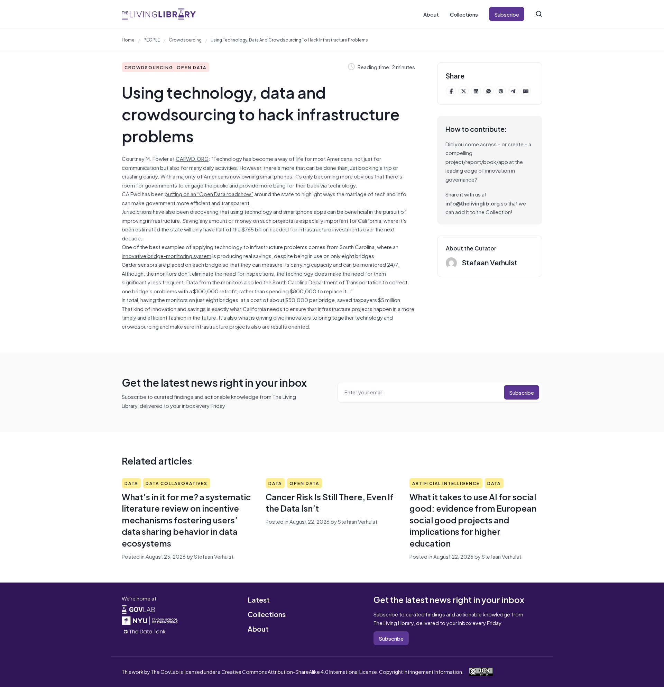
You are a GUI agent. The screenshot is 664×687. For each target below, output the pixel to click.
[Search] (538, 13)
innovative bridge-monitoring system (166, 255)
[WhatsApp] (488, 91)
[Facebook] (451, 91)
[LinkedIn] (476, 91)
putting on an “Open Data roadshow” (209, 193)
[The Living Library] (159, 14)
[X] (463, 91)
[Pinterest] (501, 91)
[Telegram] (513, 91)
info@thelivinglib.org (472, 203)
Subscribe (506, 14)
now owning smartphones (261, 176)
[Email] (525, 91)
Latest (259, 599)
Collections (464, 14)
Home (128, 39)
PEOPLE (152, 39)
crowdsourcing (185, 39)
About (431, 14)
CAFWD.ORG (192, 158)
